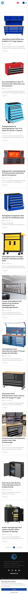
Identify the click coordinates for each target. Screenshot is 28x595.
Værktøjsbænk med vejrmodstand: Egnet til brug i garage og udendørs (13, 351)
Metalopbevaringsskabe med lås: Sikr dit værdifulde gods (13, 217)
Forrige (7, 547)
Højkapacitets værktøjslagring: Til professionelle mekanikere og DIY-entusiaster (13, 173)
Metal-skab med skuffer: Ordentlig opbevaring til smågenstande (11, 485)
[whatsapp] (9, 570)
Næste (20, 547)
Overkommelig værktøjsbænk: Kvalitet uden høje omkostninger (13, 440)
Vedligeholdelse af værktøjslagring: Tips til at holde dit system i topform (12, 128)
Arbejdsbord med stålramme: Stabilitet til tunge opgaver (13, 40)
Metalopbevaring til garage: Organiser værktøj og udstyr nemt (13, 259)
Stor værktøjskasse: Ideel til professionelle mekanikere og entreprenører (13, 84)
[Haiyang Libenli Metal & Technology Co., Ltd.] (2, 2)
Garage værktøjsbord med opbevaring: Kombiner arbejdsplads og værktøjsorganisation (12, 304)
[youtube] (19, 570)
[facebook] (12, 570)
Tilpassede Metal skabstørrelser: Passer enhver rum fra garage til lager (13, 396)
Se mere (5, 51)
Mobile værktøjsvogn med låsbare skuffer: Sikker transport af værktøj (12, 529)
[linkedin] (16, 570)
